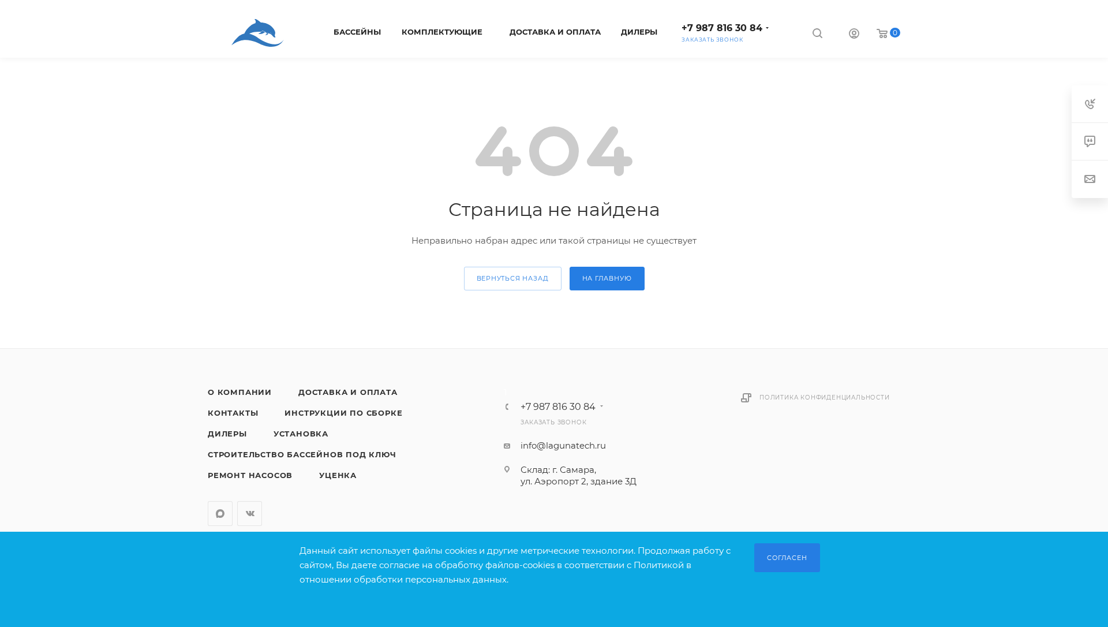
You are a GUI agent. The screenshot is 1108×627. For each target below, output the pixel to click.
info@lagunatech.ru (563, 445)
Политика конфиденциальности (824, 397)
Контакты (233, 412)
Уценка (338, 475)
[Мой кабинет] (854, 35)
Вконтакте (249, 513)
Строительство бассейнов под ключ (302, 454)
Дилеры (227, 433)
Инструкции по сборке (343, 412)
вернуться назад (513, 278)
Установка (301, 433)
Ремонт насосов (250, 475)
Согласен (787, 558)
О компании (240, 392)
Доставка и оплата (348, 392)
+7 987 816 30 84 (722, 28)
